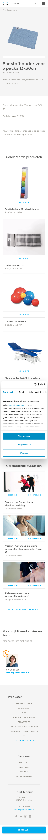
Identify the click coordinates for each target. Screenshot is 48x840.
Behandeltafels (24, 703)
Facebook (16, 816)
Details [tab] (22, 392)
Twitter (25, 816)
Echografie (24, 708)
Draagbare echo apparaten (24, 731)
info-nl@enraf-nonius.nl (17, 672)
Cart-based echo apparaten (24, 727)
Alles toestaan (24, 436)
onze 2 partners (16, 405)
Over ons (24, 763)
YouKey (24, 713)
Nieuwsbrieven (24, 776)
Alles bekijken (23, 741)
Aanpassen (23, 444)
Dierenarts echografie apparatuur (24, 719)
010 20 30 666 (12, 670)
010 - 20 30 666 (24, 807)
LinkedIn (21, 816)
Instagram (30, 816)
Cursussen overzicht (26, 609)
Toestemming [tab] (9, 392)
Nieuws (24, 772)
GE (24, 736)
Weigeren (24, 453)
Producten (12, 10)
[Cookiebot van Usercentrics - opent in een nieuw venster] (34, 385)
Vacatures (24, 767)
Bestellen (24, 830)
